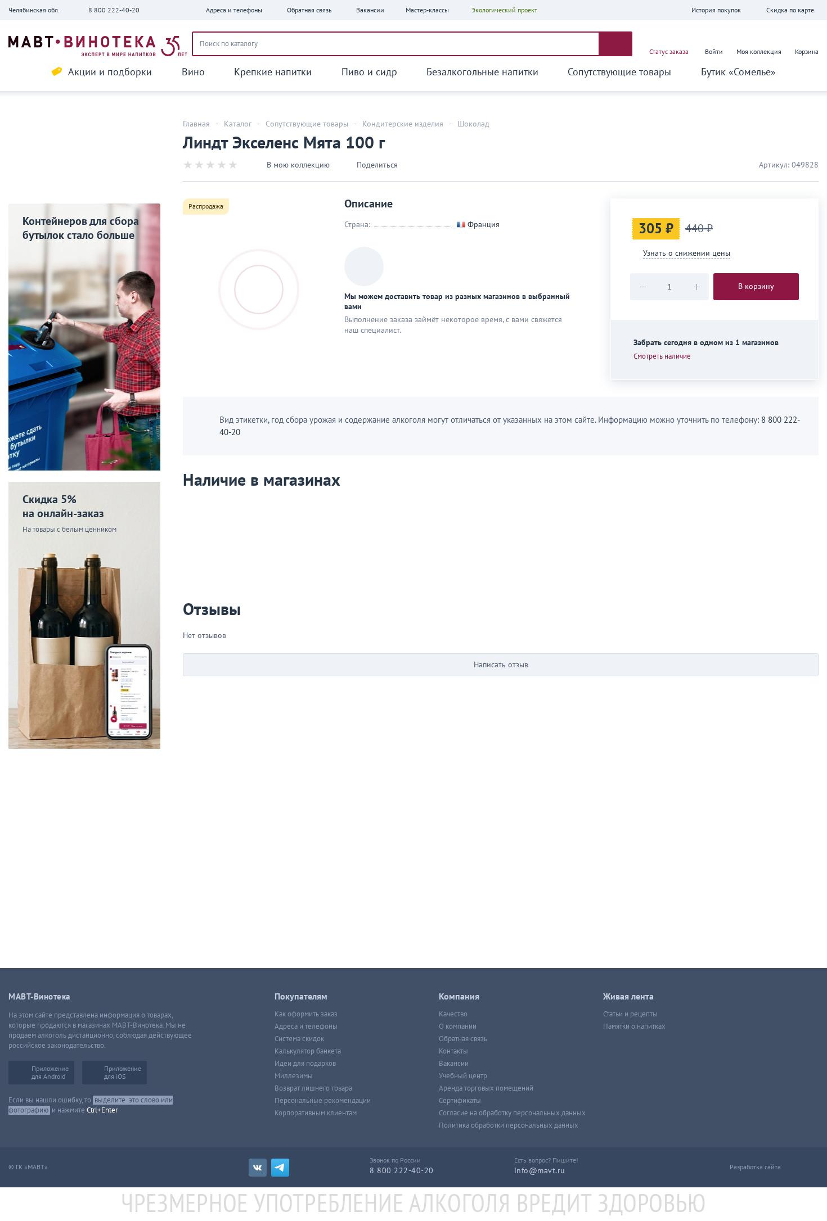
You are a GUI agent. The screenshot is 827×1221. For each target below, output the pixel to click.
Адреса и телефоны (306, 1026)
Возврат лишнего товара (313, 1088)
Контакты (453, 1051)
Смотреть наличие (662, 356)
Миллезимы (294, 1075)
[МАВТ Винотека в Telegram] (280, 1168)
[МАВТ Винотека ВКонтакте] (258, 1168)
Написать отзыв (501, 665)
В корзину (756, 286)
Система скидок (299, 1038)
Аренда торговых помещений (486, 1088)
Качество (453, 1014)
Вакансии (454, 1063)
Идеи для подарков (305, 1063)
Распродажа (205, 206)
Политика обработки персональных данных (508, 1125)
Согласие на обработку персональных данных (512, 1113)
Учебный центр (463, 1075)
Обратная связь (463, 1038)
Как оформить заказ (306, 1014)
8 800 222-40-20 (114, 10)
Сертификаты (460, 1100)
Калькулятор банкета (308, 1051)
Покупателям (301, 997)
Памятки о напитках (634, 1026)
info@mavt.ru (539, 1170)
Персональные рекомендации (323, 1100)
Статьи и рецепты (630, 1014)
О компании (458, 1026)
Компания (459, 997)
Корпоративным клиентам (316, 1113)
